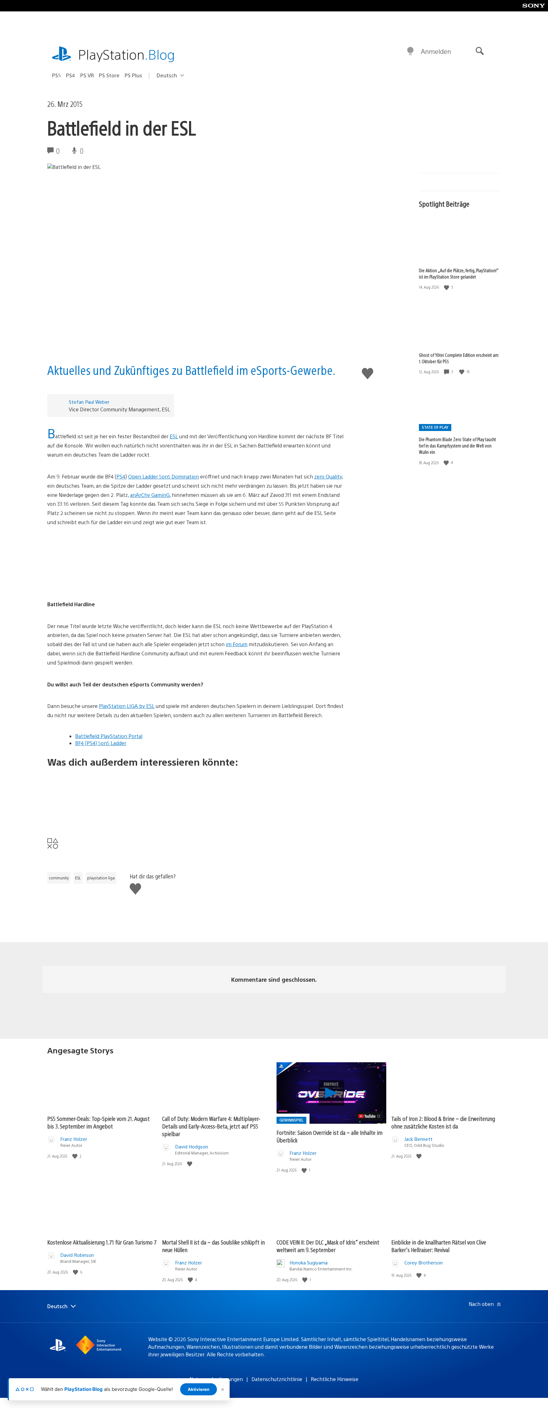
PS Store (109, 75)
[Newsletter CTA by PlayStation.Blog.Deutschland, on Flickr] (195, 797)
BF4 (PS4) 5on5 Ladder (100, 743)
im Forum (236, 644)
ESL (174, 436)
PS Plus (133, 75)
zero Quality (328, 476)
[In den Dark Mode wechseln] (410, 51)
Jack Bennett (418, 1139)
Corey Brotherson (423, 1262)
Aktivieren (198, 1389)
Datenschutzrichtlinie (276, 1379)
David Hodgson (191, 1146)
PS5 (56, 75)
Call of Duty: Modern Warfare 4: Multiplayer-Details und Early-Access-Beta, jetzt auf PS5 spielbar (211, 1126)
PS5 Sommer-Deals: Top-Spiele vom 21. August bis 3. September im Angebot (98, 1122)
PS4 (70, 75)
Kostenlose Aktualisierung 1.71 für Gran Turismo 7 (102, 1242)
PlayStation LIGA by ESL (126, 706)
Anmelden (436, 51)
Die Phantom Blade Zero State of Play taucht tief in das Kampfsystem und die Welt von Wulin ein (457, 445)
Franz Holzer (73, 1139)
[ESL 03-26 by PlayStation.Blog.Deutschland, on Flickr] (195, 563)
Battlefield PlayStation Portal (108, 736)
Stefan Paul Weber (89, 402)
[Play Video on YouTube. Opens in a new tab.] (369, 1116)
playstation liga (101, 877)
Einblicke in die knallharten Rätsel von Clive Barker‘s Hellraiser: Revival (438, 1245)
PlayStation (126, 54)
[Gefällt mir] (447, 287)
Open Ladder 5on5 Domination (163, 476)
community (59, 877)
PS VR (87, 75)
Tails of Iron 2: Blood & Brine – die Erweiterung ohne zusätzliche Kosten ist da (443, 1122)
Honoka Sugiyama (309, 1262)
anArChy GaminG (150, 495)
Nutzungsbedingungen (216, 1379)
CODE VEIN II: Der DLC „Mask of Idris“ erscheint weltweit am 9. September (328, 1245)
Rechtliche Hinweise (334, 1379)
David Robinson (77, 1255)
